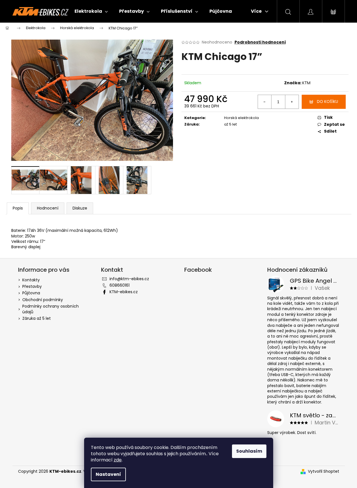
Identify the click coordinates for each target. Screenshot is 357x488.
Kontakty (31, 280)
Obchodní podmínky (42, 300)
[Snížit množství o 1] (264, 102)
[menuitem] (91, 11)
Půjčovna (31, 293)
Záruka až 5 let (36, 318)
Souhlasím (249, 451)
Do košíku (327, 101)
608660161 (119, 285)
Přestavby (32, 286)
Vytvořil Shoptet (323, 471)
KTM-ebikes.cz (123, 292)
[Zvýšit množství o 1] (292, 102)
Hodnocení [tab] (47, 208)
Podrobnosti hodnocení (260, 42)
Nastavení (108, 474)
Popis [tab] (18, 208)
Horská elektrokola (241, 117)
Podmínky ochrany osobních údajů (50, 308)
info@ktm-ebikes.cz (129, 279)
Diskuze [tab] (80, 208)
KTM (306, 83)
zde (118, 460)
